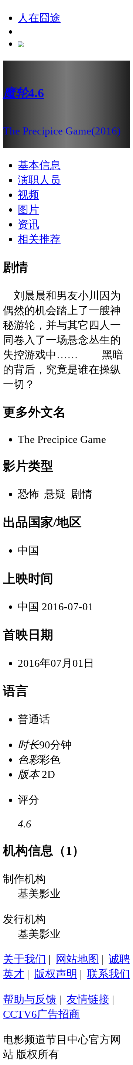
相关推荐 (39, 239)
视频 (28, 195)
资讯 (28, 224)
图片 (28, 209)
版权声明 (55, 974)
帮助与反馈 (30, 999)
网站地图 (77, 959)
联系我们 (108, 974)
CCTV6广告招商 (41, 1014)
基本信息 (39, 165)
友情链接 (87, 999)
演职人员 (39, 180)
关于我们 (24, 959)
